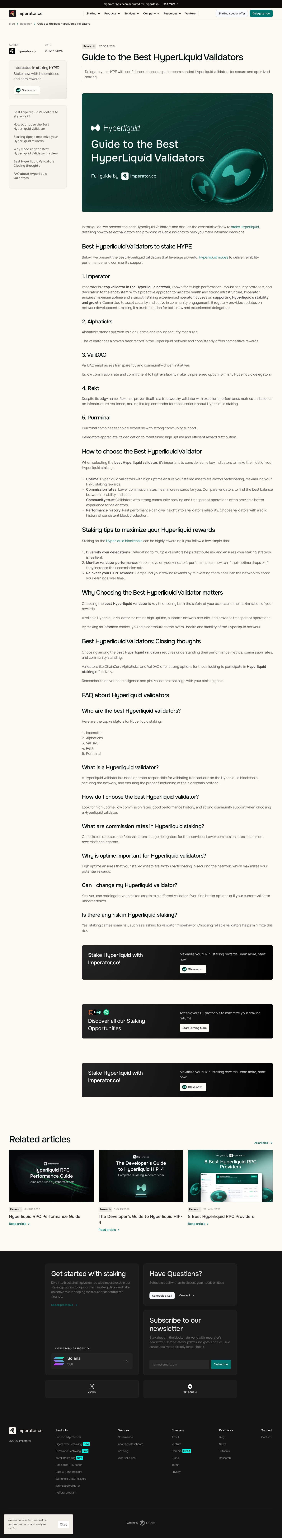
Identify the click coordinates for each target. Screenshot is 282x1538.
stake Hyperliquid (245, 226)
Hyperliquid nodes (213, 257)
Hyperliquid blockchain (124, 540)
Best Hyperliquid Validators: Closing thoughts (34, 163)
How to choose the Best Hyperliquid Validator (31, 126)
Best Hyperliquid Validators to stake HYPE (36, 114)
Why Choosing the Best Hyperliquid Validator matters (36, 151)
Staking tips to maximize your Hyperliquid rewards (36, 139)
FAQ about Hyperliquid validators (30, 176)
